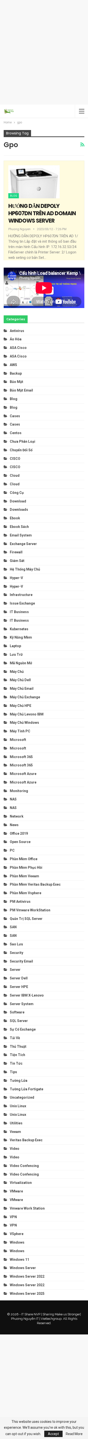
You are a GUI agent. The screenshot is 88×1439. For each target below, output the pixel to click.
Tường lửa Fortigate (26, 1089)
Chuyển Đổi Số (21, 450)
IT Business (19, 612)
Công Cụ (17, 493)
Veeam (15, 1132)
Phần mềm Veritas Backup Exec (35, 884)
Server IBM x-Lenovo (27, 995)
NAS (13, 799)
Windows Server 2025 (27, 1294)
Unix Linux (18, 1106)
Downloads (19, 509)
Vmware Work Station (27, 1208)
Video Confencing (24, 1166)
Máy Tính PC (20, 731)
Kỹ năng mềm (21, 637)
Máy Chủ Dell (21, 680)
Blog (13, 195)
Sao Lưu (16, 944)
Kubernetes (19, 629)
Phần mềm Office (23, 859)
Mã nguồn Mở (21, 663)
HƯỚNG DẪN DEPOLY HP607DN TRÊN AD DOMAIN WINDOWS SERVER (42, 213)
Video (14, 1149)
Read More (74, 1434)
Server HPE (19, 987)
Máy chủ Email (21, 688)
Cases (15, 416)
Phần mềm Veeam (25, 876)
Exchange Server (23, 544)
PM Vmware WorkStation (30, 910)
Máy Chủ (17, 672)
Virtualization (21, 1183)
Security (16, 953)
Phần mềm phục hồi (26, 867)
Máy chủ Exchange (25, 697)
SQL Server (19, 1021)
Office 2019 (19, 833)
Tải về (15, 1038)
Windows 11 (19, 1259)
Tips (13, 1072)
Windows (17, 1242)
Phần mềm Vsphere (25, 893)
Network (16, 816)
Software (17, 1012)
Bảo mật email (21, 390)
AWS (13, 365)
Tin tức (16, 1063)
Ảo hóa (16, 339)
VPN (13, 1217)
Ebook (15, 518)
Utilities (16, 1123)
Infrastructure (21, 595)
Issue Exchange (22, 603)
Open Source (20, 842)
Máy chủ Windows (24, 723)
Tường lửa (18, 1080)
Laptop (15, 646)
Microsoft (18, 740)
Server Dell (19, 978)
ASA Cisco (18, 348)
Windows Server (23, 1268)
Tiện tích (18, 1055)
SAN (13, 927)
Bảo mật (17, 382)
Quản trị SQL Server (26, 919)
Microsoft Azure (23, 774)
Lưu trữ (16, 654)
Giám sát (17, 561)
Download (18, 501)
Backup (16, 373)
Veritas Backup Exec (26, 1140)
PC (12, 850)
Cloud (15, 475)
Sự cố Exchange (23, 1029)
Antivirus (17, 331)
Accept (53, 1434)
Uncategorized (22, 1097)
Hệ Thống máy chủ (25, 569)
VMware (16, 1191)
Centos (16, 433)
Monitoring (19, 791)
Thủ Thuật (18, 1046)
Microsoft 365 (21, 757)
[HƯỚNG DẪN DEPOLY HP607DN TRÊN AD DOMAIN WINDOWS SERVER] (34, 181)
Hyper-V (16, 578)
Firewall (16, 552)
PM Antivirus (20, 902)
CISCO (15, 459)
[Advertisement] (44, 51)
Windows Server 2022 (27, 1276)
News (14, 825)
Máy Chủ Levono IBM (27, 714)
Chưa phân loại (22, 441)
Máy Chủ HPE (21, 706)
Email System (21, 535)
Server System (21, 1004)
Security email (21, 961)
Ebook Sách (19, 527)
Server (15, 970)
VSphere (16, 1234)
